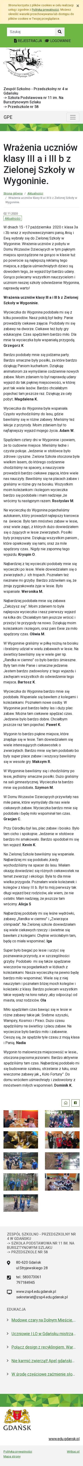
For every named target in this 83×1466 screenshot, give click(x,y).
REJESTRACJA (30, 41)
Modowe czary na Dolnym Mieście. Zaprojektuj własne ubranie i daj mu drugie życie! (44, 1320)
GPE (8, 117)
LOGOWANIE (60, 41)
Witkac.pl (73, 1451)
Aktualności (35, 193)
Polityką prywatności (45, 9)
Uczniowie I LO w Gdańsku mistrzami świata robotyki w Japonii (44, 1333)
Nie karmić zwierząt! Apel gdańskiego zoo (44, 1360)
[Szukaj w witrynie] (60, 32)
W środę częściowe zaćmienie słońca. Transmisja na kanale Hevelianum (44, 1374)
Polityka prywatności (17, 1451)
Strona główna (13, 193)
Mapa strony (12, 1456)
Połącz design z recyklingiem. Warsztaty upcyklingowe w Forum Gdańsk (44, 1347)
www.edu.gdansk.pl (64, 1439)
